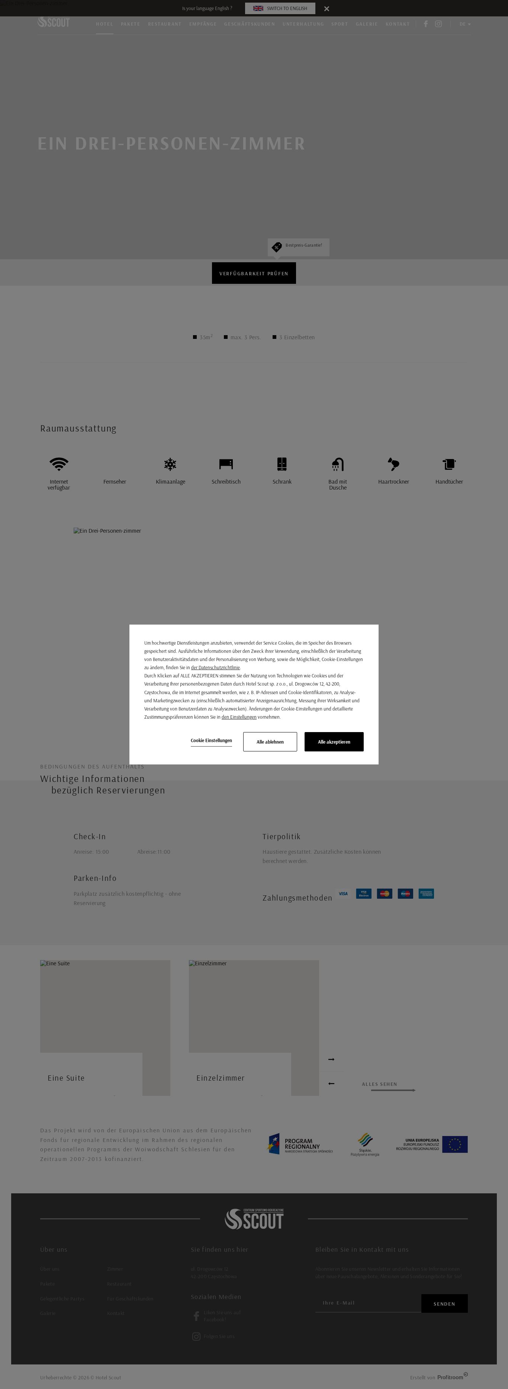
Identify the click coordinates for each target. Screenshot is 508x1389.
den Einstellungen (239, 717)
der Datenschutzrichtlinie (215, 667)
